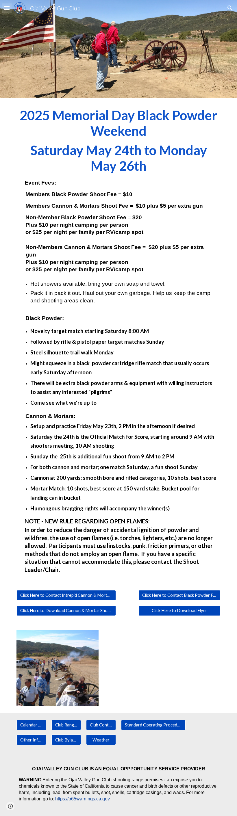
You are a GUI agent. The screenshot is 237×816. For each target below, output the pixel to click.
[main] (118, 340)
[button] (7, 8)
